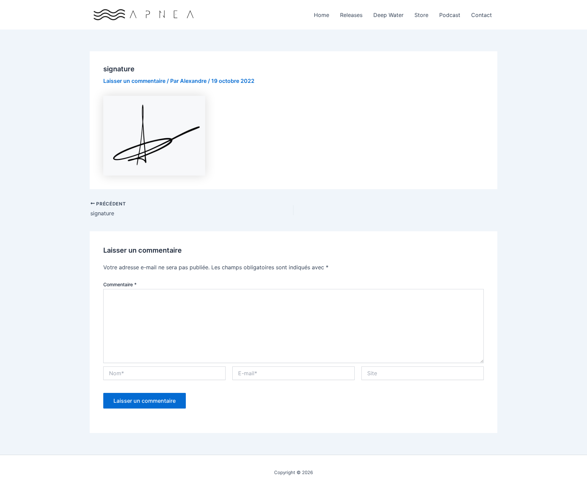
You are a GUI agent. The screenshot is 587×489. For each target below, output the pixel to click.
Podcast (449, 15)
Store (421, 15)
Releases (351, 15)
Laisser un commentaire (134, 80)
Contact (481, 15)
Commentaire (120, 284)
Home (321, 15)
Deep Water (388, 15)
